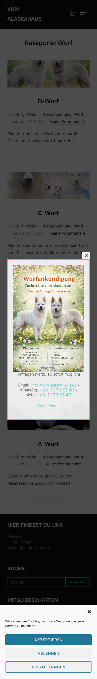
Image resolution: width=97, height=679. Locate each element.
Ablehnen (48, 653)
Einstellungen (48, 667)
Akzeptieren (48, 639)
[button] (89, 611)
